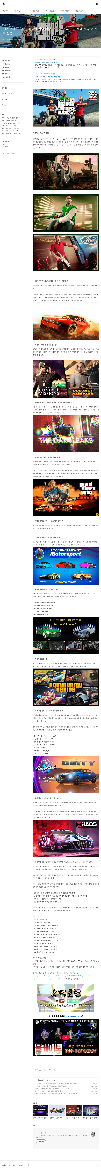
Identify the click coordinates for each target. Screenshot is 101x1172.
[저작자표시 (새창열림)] (54, 1070)
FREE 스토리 (79, 11)
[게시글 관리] (42, 1069)
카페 (3, 123)
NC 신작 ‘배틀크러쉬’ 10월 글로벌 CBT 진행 (48, 1091)
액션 (8, 118)
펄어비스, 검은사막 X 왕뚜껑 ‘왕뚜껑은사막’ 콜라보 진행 (51, 1089)
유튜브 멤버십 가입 (24, 1165)
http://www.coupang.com (43, 59)
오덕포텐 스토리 (42, 1132)
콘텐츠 (18, 118)
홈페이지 (8, 120)
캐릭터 (15, 133)
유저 (3, 120)
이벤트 (11, 126)
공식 (12, 120)
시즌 (11, 133)
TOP (97, 1165)
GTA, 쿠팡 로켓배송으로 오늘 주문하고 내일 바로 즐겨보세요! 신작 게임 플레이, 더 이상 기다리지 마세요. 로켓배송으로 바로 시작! (65, 66)
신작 (7, 126)
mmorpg (13, 123)
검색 (92, 3)
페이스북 (4, 153)
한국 (7, 131)
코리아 (4, 118)
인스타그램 (8, 153)
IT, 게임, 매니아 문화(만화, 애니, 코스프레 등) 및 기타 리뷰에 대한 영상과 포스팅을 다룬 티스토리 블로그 (63, 1136)
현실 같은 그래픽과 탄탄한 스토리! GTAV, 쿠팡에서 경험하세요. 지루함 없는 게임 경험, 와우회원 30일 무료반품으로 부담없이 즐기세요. (66, 80)
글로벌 (7, 133)
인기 (15, 126)
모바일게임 (5, 128)
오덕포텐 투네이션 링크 (8, 1165)
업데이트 (12, 118)
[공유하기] (40, 1069)
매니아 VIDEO (19, 11)
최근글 (4, 93)
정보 (17, 128)
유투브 (13, 153)
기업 (20, 120)
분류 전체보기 (6, 61)
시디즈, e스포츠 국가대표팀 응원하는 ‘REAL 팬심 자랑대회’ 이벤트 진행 (56, 1084)
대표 (3, 126)
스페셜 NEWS (49, 11)
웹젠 (19, 123)
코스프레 (8, 123)
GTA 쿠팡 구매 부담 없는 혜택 (46, 62)
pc (14, 128)
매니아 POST (64, 11)
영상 (10, 131)
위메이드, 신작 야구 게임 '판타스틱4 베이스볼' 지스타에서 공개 (53, 1086)
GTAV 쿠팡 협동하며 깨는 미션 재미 (48, 76)
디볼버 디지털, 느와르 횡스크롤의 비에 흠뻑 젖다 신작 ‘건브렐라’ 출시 (55, 1093)
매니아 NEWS (34, 11)
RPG (16, 120)
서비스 (20, 133)
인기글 (10, 93)
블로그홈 (5, 11)
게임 (3, 131)
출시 (3, 133)
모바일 (11, 128)
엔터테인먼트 (16, 131)
